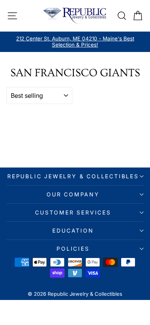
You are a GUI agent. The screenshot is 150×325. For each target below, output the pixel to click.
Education (72, 230)
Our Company (73, 194)
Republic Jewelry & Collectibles (73, 176)
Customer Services (73, 212)
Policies (73, 248)
